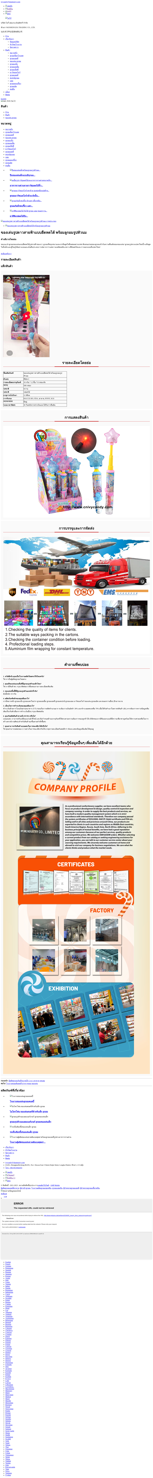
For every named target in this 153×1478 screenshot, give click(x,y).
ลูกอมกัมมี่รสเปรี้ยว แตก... (21, 206)
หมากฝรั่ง (13, 53)
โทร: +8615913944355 (13, 1168)
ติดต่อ (7, 95)
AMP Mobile (55, 1185)
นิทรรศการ (14, 47)
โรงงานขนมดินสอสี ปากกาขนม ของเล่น (22, 1083)
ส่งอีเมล (4, 1194)
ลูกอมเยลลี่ (14, 58)
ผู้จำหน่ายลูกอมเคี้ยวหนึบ (90, 1188)
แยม (11, 81)
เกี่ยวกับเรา (9, 39)
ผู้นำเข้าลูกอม (25, 1188)
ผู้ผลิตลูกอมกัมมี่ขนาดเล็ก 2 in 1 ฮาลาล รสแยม (27, 1081)
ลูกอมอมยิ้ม (14, 67)
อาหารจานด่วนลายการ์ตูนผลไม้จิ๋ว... (26, 185)
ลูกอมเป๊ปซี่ (14, 70)
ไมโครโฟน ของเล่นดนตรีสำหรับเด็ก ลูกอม (29, 1111)
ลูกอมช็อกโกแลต (16, 56)
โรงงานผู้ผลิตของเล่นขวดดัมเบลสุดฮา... (28, 1142)
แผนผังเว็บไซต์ (43, 1185)
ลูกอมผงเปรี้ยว (15, 84)
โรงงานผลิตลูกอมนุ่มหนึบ (41, 1188)
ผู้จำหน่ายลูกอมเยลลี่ (71, 1188)
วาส (5, 1196)
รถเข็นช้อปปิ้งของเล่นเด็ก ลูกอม (24, 1132)
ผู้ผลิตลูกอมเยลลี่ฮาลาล (10, 1188)
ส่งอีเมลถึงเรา (6, 254)
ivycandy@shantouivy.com (10, 2)
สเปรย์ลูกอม (14, 78)
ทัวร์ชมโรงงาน (16, 44)
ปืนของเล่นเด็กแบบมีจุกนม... (22, 175)
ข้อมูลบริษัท (14, 42)
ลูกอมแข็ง (14, 64)
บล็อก (7, 92)
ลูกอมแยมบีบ (57, 1188)
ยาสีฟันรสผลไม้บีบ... (19, 216)
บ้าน (7, 36)
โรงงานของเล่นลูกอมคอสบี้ (22, 1101)
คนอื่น (12, 89)
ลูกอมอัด (13, 86)
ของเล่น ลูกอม (15, 61)
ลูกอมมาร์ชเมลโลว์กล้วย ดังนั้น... (24, 195)
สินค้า (7, 50)
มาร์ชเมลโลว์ (15, 72)
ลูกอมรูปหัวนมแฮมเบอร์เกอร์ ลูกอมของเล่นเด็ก (30, 1122)
